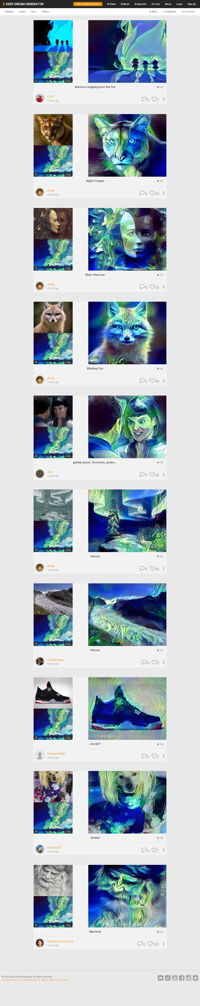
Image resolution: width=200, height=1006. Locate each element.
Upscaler (140, 4)
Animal (95, 837)
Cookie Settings (30, 980)
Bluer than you (95, 274)
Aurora (95, 556)
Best (33, 11)
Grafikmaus (55, 660)
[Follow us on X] (195, 978)
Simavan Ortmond (60, 941)
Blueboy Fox (95, 368)
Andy (51, 190)
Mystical (95, 931)
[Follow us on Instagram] (188, 978)
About (168, 4)
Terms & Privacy (10, 980)
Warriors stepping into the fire (95, 87)
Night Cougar (95, 180)
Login (179, 4)
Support (65, 980)
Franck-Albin (56, 753)
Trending (8, 11)
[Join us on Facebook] (181, 978)
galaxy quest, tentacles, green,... (95, 462)
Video (111, 4)
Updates (53, 980)
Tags (43, 980)
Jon (50, 472)
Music (125, 4)
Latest (22, 11)
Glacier (95, 650)
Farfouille (54, 847)
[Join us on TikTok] (168, 978)
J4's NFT (95, 744)
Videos (45, 11)
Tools (155, 4)
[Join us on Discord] (160, 978)
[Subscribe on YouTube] (175, 978)
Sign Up (192, 4)
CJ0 (50, 97)
